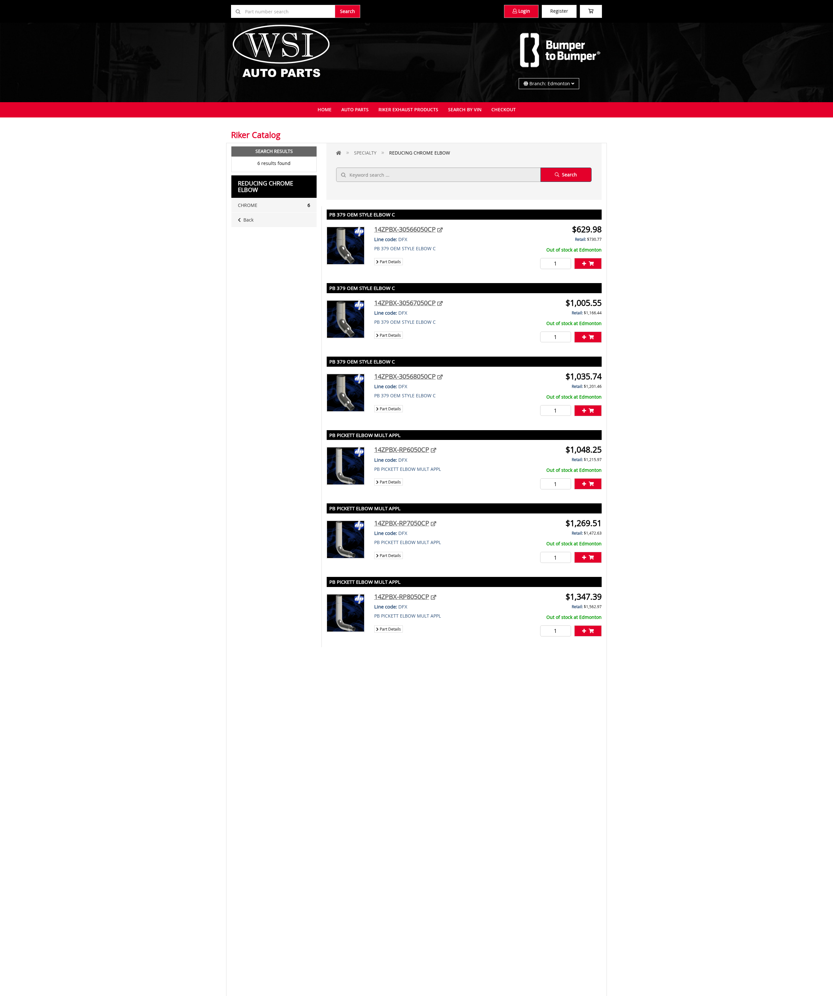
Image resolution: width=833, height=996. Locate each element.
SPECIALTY (365, 153)
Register (559, 11)
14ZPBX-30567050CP (405, 302)
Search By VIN (465, 109)
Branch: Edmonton (549, 83)
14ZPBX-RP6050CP (401, 449)
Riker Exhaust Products (408, 109)
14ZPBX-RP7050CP (401, 523)
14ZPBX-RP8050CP (401, 596)
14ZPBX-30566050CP (405, 229)
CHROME (274, 205)
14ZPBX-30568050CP (405, 376)
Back (247, 220)
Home (325, 109)
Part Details (390, 261)
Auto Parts (355, 109)
